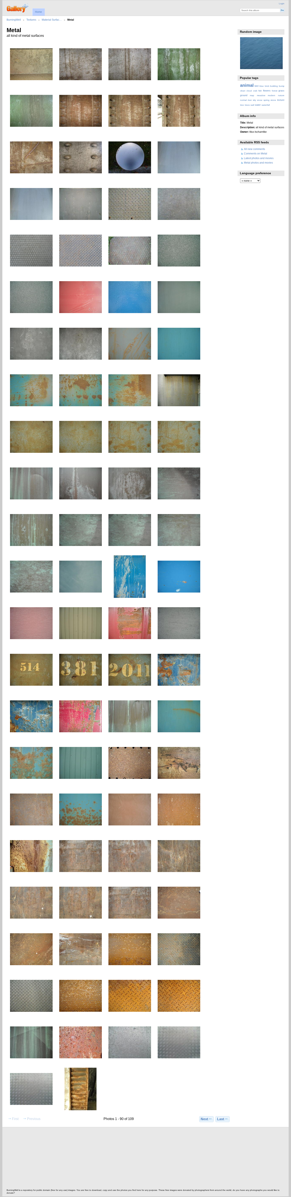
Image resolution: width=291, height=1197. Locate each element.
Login (281, 3)
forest (274, 91)
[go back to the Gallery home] (18, 7)
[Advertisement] (134, 1159)
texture (280, 100)
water (258, 105)
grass (281, 90)
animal (247, 85)
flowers (267, 90)
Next (204, 1119)
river (250, 100)
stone (273, 100)
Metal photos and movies (258, 162)
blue (261, 86)
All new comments (254, 149)
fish (260, 91)
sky (254, 100)
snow (259, 100)
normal (243, 100)
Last (220, 1119)
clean (242, 91)
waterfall (266, 105)
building (274, 86)
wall (252, 105)
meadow (261, 95)
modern (271, 95)
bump (281, 86)
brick (267, 86)
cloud (249, 91)
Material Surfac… (52, 19)
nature (281, 95)
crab (255, 91)
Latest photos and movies (259, 158)
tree (242, 105)
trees (247, 105)
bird (256, 86)
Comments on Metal (255, 153)
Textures (31, 19)
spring (266, 100)
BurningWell (14, 19)
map (252, 95)
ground (243, 95)
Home (38, 11)
